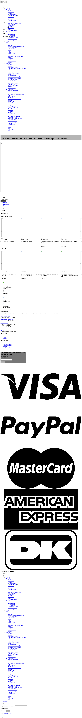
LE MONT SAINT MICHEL (14, 116)
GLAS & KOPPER (12, 70)
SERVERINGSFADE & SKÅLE (14, 77)
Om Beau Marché (7, 342)
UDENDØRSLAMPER (13, 37)
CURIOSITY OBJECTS (13, 44)
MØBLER (8, 9)
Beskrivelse (6, 204)
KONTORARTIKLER (12, 47)
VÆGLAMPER (11, 36)
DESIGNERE (8, 103)
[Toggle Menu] (3, 7)
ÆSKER (10, 62)
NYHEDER (8, 8)
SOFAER (10, 26)
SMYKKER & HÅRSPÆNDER (14, 99)
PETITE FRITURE (12, 122)
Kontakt (5, 346)
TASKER (10, 100)
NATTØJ (10, 95)
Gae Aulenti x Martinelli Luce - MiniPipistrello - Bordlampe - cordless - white (69, 275)
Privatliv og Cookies (7, 345)
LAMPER (8, 31)
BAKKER (10, 64)
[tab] (42, 204)
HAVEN (7, 41)
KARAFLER (10, 72)
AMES (9, 105)
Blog (4, 336)
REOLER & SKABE (12, 20)
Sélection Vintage (12, 102)
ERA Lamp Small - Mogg (26, 241)
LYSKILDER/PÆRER (12, 39)
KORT (9, 50)
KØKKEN (8, 63)
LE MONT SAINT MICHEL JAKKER (16, 94)
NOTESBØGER (11, 48)
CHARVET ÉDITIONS (13, 107)
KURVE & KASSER (12, 74)
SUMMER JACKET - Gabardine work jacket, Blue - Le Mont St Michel (31, 274)
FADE (9, 69)
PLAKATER (10, 55)
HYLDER (10, 18)
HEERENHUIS (11, 113)
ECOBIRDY (10, 111)
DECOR (7, 42)
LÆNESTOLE (11, 17)
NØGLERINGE (11, 96)
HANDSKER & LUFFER (13, 90)
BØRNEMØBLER (12, 14)
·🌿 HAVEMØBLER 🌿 (13, 15)
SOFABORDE (11, 25)
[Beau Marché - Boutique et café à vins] (4, 2)
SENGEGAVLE (11, 21)
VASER (9, 59)
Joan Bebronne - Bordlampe (7, 241)
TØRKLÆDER (11, 101)
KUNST (10, 51)
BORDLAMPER (11, 34)
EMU (9, 112)
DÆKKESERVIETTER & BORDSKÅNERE (17, 68)
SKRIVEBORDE (11, 24)
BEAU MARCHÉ (12, 106)
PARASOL (10, 19)
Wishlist (5, 338)
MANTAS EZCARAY (12, 117)
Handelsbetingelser (7, 344)
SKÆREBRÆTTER (12, 75)
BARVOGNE (11, 12)
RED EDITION (11, 124)
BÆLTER (10, 91)
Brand (4, 205)
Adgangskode (4, 708)
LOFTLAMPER (11, 32)
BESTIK (10, 66)
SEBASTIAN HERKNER (13, 126)
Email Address (4, 357)
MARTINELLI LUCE (12, 121)
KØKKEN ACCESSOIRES (13, 73)
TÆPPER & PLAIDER (13, 85)
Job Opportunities (7, 347)
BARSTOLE (10, 10)
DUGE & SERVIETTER (13, 67)
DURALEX (10, 110)
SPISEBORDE (11, 28)
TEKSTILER (8, 81)
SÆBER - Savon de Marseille (14, 78)
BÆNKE (10, 13)
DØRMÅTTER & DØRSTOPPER (15, 56)
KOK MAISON (11, 115)
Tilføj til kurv (3, 200)
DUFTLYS (10, 45)
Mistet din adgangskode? (6, 713)
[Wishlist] (1, 238)
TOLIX (9, 128)
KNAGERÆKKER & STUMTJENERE (16, 46)
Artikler (5, 337)
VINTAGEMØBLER (12, 30)
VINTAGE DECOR (12, 61)
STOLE (9, 29)
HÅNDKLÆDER (12, 84)
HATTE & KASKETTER (13, 92)
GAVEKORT (8, 130)
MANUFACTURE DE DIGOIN (15, 118)
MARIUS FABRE (12, 119)
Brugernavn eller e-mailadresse (8, 706)
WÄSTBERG (11, 129)
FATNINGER (11, 40)
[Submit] (3, 31)
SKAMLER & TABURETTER (14, 23)
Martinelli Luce (4, 202)
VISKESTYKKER (12, 80)
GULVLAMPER (11, 35)
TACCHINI (10, 127)
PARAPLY (10, 97)
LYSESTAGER (11, 52)
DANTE (10, 108)
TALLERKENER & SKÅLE (13, 79)
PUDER (10, 86)
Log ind (8, 711)
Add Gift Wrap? (5, 199)
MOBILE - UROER (12, 53)
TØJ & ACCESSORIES (10, 89)
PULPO (10, 123)
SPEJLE (9, 57)
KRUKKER (10, 58)
